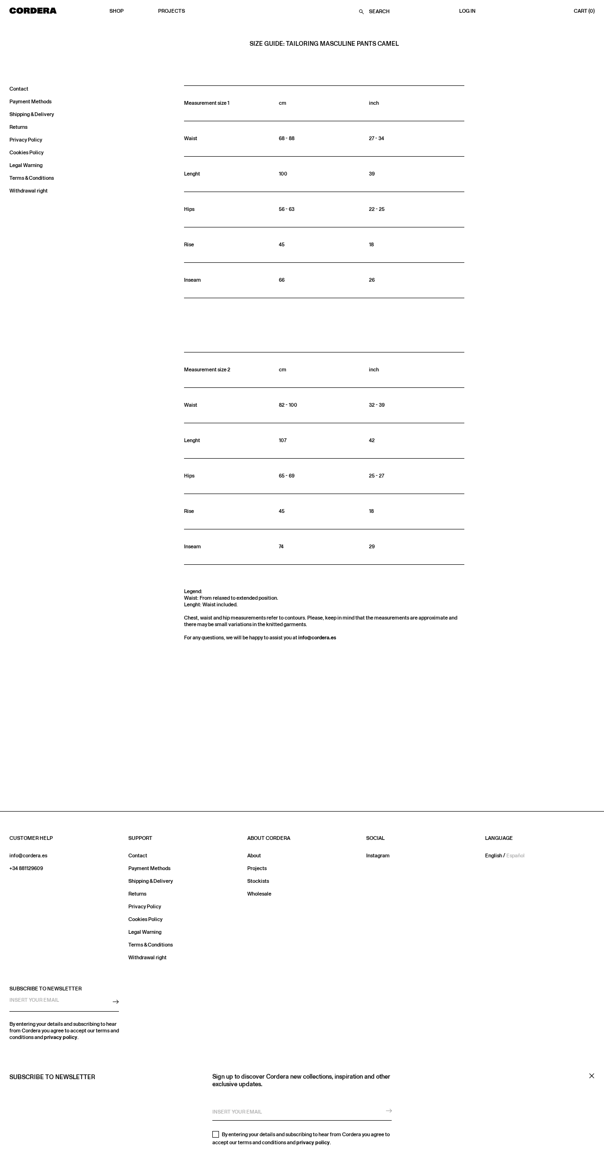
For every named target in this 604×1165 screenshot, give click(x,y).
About (254, 855)
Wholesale (259, 893)
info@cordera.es (317, 637)
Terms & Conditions (31, 178)
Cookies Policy (26, 152)
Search (379, 11)
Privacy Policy (25, 139)
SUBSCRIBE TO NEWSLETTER (45, 988)
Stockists (258, 881)
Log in (467, 11)
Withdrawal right (28, 190)
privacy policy (313, 1142)
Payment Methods (30, 101)
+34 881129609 (26, 868)
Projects (171, 11)
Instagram (378, 855)
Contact (18, 88)
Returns (18, 127)
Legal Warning (25, 165)
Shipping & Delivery (31, 114)
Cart (584, 11)
